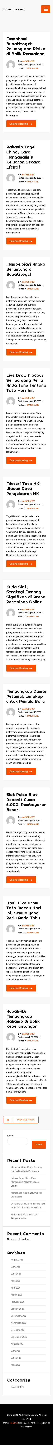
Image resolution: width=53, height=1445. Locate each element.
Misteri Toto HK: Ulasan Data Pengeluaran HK (23, 488)
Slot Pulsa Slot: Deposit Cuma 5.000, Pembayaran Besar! (26, 802)
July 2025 (15, 1351)
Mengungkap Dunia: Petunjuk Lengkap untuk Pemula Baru (26, 696)
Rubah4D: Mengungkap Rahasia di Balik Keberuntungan (23, 1018)
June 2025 (16, 1358)
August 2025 (17, 1344)
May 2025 (15, 1365)
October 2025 (17, 1330)
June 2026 (16, 1274)
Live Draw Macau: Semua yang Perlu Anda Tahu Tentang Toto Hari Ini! (26, 382)
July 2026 (15, 1267)
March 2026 (16, 1295)
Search (10, 1135)
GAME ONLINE (32, 68)
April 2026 (15, 1288)
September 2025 (19, 1337)
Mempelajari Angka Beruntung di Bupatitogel (25, 269)
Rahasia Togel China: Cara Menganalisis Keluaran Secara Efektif (23, 156)
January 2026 (17, 1309)
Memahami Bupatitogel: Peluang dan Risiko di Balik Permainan (25, 46)
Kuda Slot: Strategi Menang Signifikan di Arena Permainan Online (25, 594)
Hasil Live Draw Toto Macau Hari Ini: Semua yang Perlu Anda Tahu (23, 910)
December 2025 (18, 1316)
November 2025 (18, 1323)
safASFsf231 (28, 61)
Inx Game (14, 1423)
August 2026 (17, 1260)
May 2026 (15, 1281)
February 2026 (17, 1302)
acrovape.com (13, 9)
